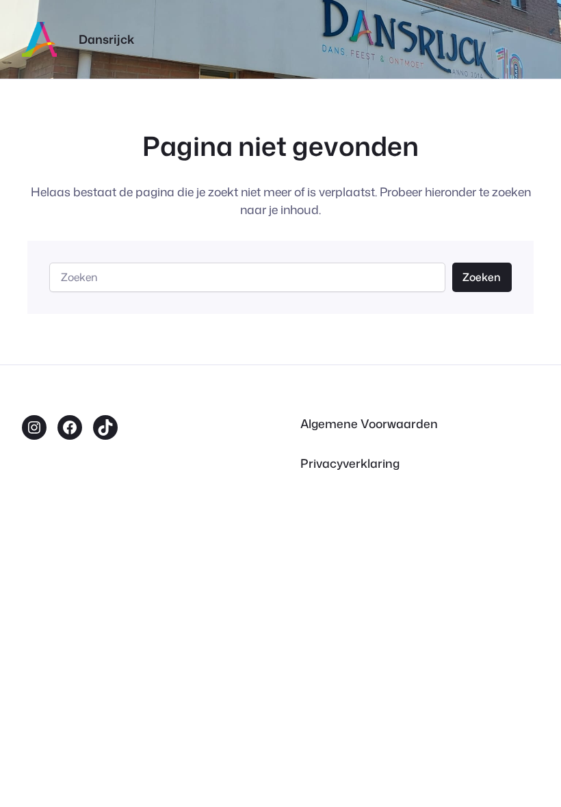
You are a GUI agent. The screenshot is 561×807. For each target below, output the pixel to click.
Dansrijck (106, 39)
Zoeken (481, 277)
